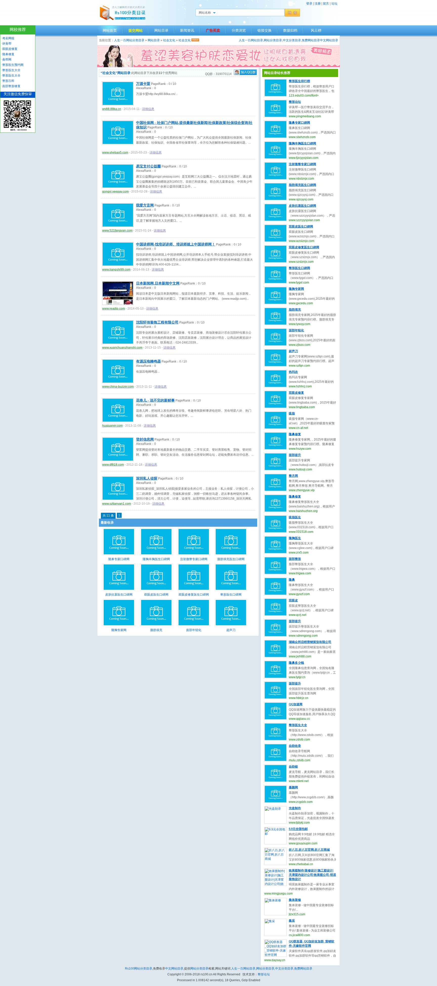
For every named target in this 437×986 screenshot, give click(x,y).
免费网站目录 (311, 40)
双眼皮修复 (296, 392)
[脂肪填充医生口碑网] (231, 554)
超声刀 (230, 630)
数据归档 (290, 30)
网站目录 (161, 30)
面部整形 (295, 559)
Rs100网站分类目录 (138, 968)
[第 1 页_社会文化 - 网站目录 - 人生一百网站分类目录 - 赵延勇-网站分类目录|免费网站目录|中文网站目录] (122, 13)
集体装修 (295, 900)
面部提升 (295, 455)
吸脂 (292, 413)
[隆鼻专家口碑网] (119, 554)
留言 (326, 3)
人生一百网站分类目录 (129, 40)
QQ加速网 (295, 704)
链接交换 (264, 30)
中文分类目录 (292, 40)
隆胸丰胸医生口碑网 (156, 559)
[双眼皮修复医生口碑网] (194, 590)
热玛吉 (293, 372)
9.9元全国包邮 (298, 829)
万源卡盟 (143, 84)
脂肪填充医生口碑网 (231, 559)
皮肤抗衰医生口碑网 (119, 594)
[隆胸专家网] (119, 625)
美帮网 (6, 59)
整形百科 (8, 81)
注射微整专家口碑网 (193, 559)
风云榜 (316, 30)
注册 (318, 3)
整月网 (293, 476)
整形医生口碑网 (231, 594)
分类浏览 (239, 30)
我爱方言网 (145, 205)
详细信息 (148, 109)
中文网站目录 (329, 40)
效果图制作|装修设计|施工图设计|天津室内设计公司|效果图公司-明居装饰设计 (312, 875)
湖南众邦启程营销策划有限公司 (310, 642)
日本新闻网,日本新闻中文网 (158, 283)
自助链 (293, 766)
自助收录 (295, 746)
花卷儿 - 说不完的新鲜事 (155, 400)
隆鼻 (292, 579)
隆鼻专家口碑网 (118, 559)
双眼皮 (293, 600)
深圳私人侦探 (146, 478)
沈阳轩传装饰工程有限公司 (157, 322)
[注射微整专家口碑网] (194, 554)
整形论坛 (295, 102)
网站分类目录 (273, 40)
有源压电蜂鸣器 (148, 361)
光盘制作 (295, 808)
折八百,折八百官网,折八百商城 (309, 849)
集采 (292, 920)
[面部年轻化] (194, 625)
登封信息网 (145, 439)
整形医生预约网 (13, 65)
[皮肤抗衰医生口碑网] (119, 590)
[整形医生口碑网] (231, 590)
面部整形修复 (11, 86)
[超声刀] (231, 625)
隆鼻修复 (295, 434)
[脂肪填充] (156, 625)
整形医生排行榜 (299, 81)
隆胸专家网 (118, 630)
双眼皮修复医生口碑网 (194, 594)
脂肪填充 (156, 630)
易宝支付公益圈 (148, 166)
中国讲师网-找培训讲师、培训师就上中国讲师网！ (175, 244)
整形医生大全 (298, 725)
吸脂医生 (295, 517)
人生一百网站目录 (251, 40)
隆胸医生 (295, 538)
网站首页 (110, 30)
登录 (309, 3)
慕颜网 (293, 787)
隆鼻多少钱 (296, 663)
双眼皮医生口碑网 (156, 594)
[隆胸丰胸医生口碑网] (156, 554)
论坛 (334, 3)
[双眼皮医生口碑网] (156, 590)
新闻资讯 (187, 30)
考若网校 (8, 38)
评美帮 (6, 43)
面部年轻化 (193, 630)
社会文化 (169, 40)
